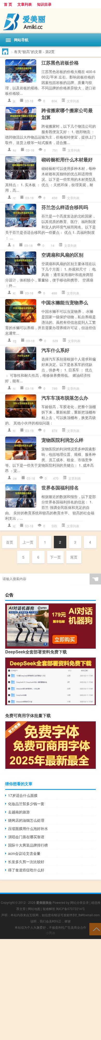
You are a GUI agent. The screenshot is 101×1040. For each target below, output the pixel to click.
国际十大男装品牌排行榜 (28, 845)
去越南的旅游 (19, 811)
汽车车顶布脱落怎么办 (64, 397)
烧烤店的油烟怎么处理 (26, 820)
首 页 (8, 4)
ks (14, 150)
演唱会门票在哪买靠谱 (26, 836)
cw (15, 478)
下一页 (55, 557)
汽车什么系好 (55, 350)
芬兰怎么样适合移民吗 (64, 207)
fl (14, 245)
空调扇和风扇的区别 (62, 254)
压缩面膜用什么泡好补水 (28, 828)
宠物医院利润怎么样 (62, 440)
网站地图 (34, 908)
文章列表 (24, 4)
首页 (9, 542)
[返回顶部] (95, 929)
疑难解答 (49, 908)
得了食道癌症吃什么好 (26, 869)
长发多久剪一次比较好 (26, 861)
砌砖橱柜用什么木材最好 (67, 159)
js (14, 101)
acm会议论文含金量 (24, 853)
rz (14, 198)
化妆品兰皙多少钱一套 (26, 803)
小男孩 (50, 932)
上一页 (28, 542)
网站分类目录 (79, 902)
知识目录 (44, 4)
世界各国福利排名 (60, 487)
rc (14, 388)
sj (14, 526)
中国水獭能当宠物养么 (64, 302)
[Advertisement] (50, 989)
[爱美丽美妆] (50, 20)
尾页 (73, 557)
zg (14, 340)
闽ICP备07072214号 (70, 908)
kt (14, 293)
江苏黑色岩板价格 (60, 62)
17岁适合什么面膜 (23, 795)
